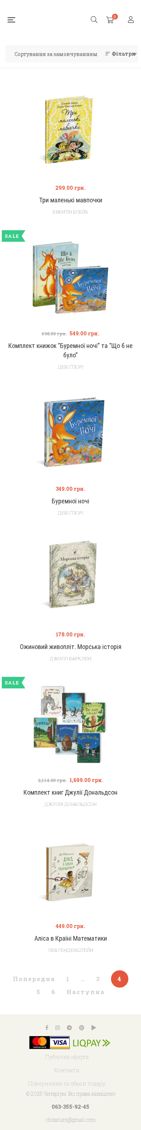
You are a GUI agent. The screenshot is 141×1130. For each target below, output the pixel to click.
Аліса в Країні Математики (70, 938)
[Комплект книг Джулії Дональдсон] (70, 724)
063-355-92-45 (70, 1106)
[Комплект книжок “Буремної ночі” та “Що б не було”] (70, 277)
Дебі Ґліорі (70, 367)
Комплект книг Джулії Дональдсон (71, 792)
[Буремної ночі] (70, 432)
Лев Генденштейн (70, 950)
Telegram (69, 1027)
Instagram (57, 1027)
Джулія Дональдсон (70, 804)
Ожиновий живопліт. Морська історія (70, 646)
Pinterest (81, 1027)
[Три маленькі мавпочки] (70, 131)
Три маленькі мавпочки (70, 200)
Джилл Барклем (70, 658)
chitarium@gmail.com (70, 1119)
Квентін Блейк (71, 212)
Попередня (34, 979)
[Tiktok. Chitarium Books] (93, 1027)
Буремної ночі (70, 501)
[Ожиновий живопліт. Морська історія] (70, 578)
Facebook (47, 1027)
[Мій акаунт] (132, 20)
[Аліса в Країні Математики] (70, 870)
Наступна (86, 992)
